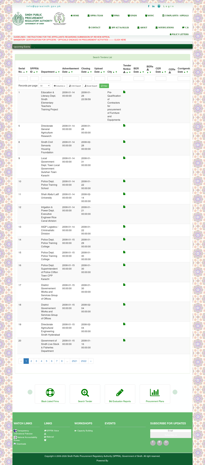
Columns (60, 86)
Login (166, 6)
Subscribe (170, 434)
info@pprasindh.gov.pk (44, 6)
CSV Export (76, 86)
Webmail (50, 436)
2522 (83, 361)
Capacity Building (85, 430)
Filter (105, 86)
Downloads (21, 443)
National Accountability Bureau (25, 439)
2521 (74, 361)
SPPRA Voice (53, 430)
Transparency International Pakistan (23, 432)
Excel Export (91, 86)
